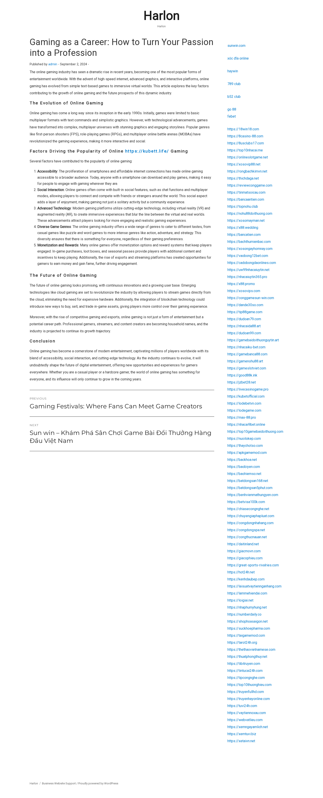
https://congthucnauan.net (247, 537)
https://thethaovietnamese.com (251, 649)
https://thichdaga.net (243, 178)
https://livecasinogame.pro (248, 389)
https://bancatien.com (244, 235)
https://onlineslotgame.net (247, 157)
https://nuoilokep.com (244, 438)
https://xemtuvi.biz (241, 734)
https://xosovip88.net (243, 164)
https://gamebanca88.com (247, 354)
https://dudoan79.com (244, 319)
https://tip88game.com (244, 312)
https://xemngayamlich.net (247, 727)
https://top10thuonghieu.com (249, 685)
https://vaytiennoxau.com (246, 713)
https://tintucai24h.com (245, 671)
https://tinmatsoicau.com (246, 192)
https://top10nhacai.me (245, 150)
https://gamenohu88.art (245, 361)
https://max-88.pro (241, 417)
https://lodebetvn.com (244, 403)
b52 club (234, 97)
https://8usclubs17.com (245, 143)
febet (231, 116)
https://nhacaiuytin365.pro (247, 277)
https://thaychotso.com (245, 446)
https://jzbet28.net (241, 382)
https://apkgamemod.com (247, 453)
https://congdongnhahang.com (250, 523)
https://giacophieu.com (245, 558)
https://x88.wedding (242, 227)
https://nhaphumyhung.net (247, 607)
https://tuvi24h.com (242, 706)
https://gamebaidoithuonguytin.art (253, 340)
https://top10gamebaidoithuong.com (255, 431)
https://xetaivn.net (241, 741)
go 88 (231, 109)
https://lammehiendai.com (247, 593)
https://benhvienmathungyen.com (252, 495)
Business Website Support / (60, 783)
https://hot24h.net (241, 572)
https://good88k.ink (242, 375)
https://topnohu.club (242, 206)
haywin (232, 71)
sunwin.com (236, 46)
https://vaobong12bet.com (247, 256)
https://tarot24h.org (242, 642)
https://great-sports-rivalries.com (253, 565)
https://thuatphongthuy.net (247, 656)
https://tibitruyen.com (243, 664)
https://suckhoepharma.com (248, 628)
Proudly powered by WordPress (98, 783)
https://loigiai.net (240, 600)
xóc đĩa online (238, 58)
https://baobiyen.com (243, 467)
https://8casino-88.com (245, 136)
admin (52, 64)
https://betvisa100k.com (246, 502)
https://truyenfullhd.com (245, 692)
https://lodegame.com (244, 410)
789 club (234, 84)
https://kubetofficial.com (246, 396)
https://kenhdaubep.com (246, 579)
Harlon (161, 15)
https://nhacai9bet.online (246, 424)
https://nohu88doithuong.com (249, 213)
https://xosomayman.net (246, 220)
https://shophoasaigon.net (247, 621)
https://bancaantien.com (245, 199)
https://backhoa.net (242, 460)
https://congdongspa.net (246, 530)
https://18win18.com (243, 129)
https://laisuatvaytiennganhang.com (254, 586)
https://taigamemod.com (246, 635)
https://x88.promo (241, 284)
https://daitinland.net (243, 544)
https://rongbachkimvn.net (247, 171)
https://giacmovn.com (244, 551)
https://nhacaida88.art (244, 326)
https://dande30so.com (245, 305)
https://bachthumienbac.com (249, 242)
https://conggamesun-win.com (250, 298)
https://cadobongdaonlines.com (251, 263)
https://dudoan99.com (244, 333)
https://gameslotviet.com (246, 368)
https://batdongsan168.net (247, 481)
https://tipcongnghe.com (246, 678)
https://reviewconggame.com (249, 185)
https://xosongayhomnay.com (249, 249)
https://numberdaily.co (244, 614)
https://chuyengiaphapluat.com (250, 516)
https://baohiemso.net (244, 474)
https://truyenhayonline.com (248, 699)
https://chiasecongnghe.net (248, 509)
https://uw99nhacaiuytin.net (248, 270)
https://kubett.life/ (147, 151)
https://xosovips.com (243, 291)
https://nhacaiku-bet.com (246, 347)
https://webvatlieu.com (245, 720)
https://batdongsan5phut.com (249, 488)
